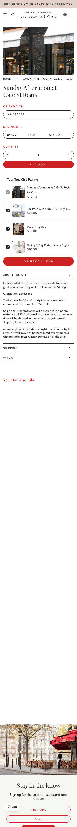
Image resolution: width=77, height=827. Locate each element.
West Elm (44, 304)
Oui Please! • (38, 261)
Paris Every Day (36, 227)
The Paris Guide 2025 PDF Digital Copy (49, 209)
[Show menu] (5, 14)
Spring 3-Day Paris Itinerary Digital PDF (49, 245)
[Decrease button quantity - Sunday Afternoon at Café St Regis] (17, 155)
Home (7, 78)
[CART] (72, 14)
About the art (14, 275)
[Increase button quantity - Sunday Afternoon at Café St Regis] (60, 155)
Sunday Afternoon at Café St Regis (48, 187)
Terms (8, 358)
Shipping (10, 348)
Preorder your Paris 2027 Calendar (38, 4)
